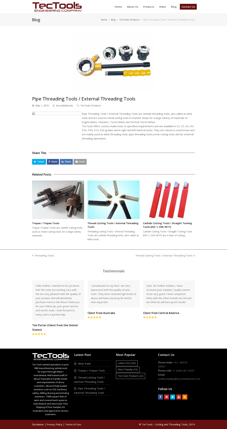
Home (104, 19)
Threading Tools (44, 255)
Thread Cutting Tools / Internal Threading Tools (164, 255)
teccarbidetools (64, 105)
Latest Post (127, 363)
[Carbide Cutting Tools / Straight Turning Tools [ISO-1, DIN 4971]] (169, 200)
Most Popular (128, 369)
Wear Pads (84, 363)
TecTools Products (90, 105)
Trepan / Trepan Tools (45, 223)
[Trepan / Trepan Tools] (58, 200)
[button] (39, 161)
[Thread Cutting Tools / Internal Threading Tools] (113, 200)
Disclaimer (38, 424)
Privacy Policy (54, 424)
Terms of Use (73, 424)
